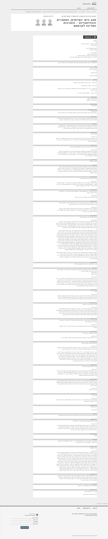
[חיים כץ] (38, 22)
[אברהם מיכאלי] (50, 22)
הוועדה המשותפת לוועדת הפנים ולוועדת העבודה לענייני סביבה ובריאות (60, 12)
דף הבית (94, 12)
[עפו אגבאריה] (44, 22)
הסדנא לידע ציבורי (30, 515)
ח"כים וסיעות (91, 8)
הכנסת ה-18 (82, 12)
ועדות (79, 8)
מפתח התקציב (35, 517)
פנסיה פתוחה (35, 523)
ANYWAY (36, 521)
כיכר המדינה (35, 519)
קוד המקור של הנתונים (102, 503)
